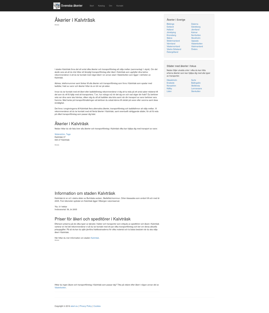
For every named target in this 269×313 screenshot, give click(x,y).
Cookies (97, 306)
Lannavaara (196, 88)
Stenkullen (195, 91)
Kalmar (194, 32)
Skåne (169, 37)
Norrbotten (196, 35)
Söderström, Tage (63, 134)
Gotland (170, 26)
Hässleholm (172, 80)
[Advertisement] (107, 45)
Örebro (194, 49)
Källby (169, 88)
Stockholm (195, 37)
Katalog (101, 5)
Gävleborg (195, 26)
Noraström (171, 85)
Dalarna (194, 23)
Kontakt (119, 5)
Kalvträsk (95, 237)
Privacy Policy (86, 306)
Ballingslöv (196, 82)
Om (110, 5)
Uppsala (195, 40)
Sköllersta (195, 85)
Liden (169, 91)
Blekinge (170, 23)
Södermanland (173, 40)
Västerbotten (60, 287)
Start (92, 5)
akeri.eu (74, 306)
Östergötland (172, 52)
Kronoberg (171, 35)
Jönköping (171, 32)
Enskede (170, 82)
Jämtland (195, 29)
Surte (193, 80)
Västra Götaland (174, 49)
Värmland (171, 43)
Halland (170, 29)
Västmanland (197, 46)
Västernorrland (173, 46)
